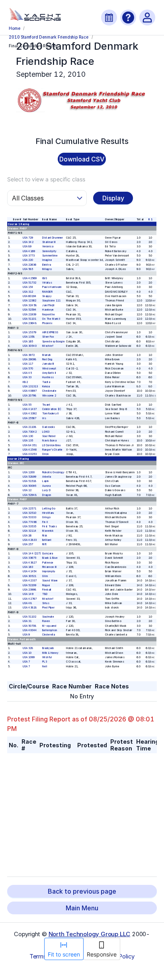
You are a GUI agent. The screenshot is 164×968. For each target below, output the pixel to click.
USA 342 (28, 242)
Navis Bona (50, 440)
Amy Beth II (50, 373)
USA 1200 (29, 472)
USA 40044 (30, 630)
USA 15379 (30, 332)
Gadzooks (49, 427)
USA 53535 (30, 526)
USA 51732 (30, 282)
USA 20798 (30, 395)
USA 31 (27, 621)
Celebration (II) (52, 409)
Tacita (47, 382)
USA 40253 (30, 454)
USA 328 (28, 648)
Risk (45, 535)
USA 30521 (30, 576)
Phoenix (48, 323)
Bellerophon (50, 630)
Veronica (48, 246)
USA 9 (26, 634)
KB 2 (25, 382)
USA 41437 (30, 409)
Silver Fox (48, 336)
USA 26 (27, 535)
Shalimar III (49, 242)
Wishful (47, 657)
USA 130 (28, 436)
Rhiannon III (50, 567)
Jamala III (49, 363)
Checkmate (50, 391)
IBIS (45, 278)
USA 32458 (30, 305)
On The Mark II (52, 319)
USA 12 (27, 490)
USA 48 (27, 603)
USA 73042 (30, 431)
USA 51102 (30, 616)
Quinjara (48, 553)
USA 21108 (30, 427)
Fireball (47, 589)
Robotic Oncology (53, 472)
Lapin (46, 481)
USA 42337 (30, 580)
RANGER (48, 292)
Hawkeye (48, 309)
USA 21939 (30, 314)
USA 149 (28, 594)
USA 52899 (30, 476)
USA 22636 (30, 264)
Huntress (48, 377)
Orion (46, 454)
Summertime (50, 255)
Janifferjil (49, 305)
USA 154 (28, 287)
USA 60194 (30, 296)
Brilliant (47, 540)
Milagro (47, 269)
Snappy (47, 296)
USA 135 (28, 440)
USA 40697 (30, 391)
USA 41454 (30, 571)
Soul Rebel (49, 436)
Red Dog (48, 359)
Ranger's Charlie (53, 449)
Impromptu (49, 571)
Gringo (47, 517)
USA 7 (26, 661)
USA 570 (28, 368)
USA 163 (28, 567)
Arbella (47, 476)
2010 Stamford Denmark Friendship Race (48, 37)
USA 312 (28, 292)
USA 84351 (30, 445)
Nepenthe (49, 314)
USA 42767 (30, 598)
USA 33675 (30, 558)
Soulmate (49, 616)
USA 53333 (30, 517)
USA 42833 (30, 540)
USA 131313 (30, 386)
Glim (45, 576)
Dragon (47, 494)
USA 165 (28, 341)
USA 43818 (30, 607)
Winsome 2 (50, 395)
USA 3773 (29, 255)
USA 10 (27, 653)
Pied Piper (49, 607)
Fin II (45, 521)
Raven (47, 621)
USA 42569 (30, 278)
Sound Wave (50, 580)
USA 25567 (30, 418)
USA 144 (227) (32, 553)
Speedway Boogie (54, 341)
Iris (44, 418)
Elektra (47, 264)
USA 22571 (30, 508)
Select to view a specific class (46, 179)
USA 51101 (30, 319)
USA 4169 (29, 251)
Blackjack (49, 648)
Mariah (47, 354)
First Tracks (50, 526)
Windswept (50, 368)
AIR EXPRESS (50, 332)
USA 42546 (30, 449)
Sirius (46, 603)
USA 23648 (30, 323)
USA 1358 (29, 336)
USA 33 (27, 377)
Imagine (48, 260)
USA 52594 (30, 309)
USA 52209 (30, 585)
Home (14, 28)
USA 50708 (30, 625)
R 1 (150, 219)
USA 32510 (30, 513)
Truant (47, 404)
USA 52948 (30, 494)
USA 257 (28, 544)
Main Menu (82, 908)
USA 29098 (30, 359)
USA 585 (28, 269)
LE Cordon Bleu (52, 445)
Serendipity (50, 251)
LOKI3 (46, 431)
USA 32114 (30, 531)
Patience (48, 562)
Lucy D (47, 490)
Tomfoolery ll (51, 413)
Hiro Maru (49, 513)
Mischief (48, 346)
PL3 (45, 661)
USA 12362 (30, 300)
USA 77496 (30, 521)
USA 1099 (29, 657)
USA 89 (27, 246)
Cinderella (49, 634)
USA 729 (28, 237)
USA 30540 (30, 346)
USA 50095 (30, 486)
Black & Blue (50, 558)
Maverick (48, 531)
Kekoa (46, 386)
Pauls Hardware (52, 287)
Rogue (47, 585)
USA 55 (27, 404)
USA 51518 (30, 481)
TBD (45, 594)
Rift (45, 544)
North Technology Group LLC (90, 934)
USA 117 (28, 363)
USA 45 (27, 373)
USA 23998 (30, 589)
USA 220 (28, 260)
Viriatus (47, 282)
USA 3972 (29, 354)
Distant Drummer (53, 237)
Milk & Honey (51, 653)
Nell (45, 666)
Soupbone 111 (52, 300)
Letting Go (49, 508)
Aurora (47, 486)
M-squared (50, 625)
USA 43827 (30, 562)
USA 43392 (30, 413)
